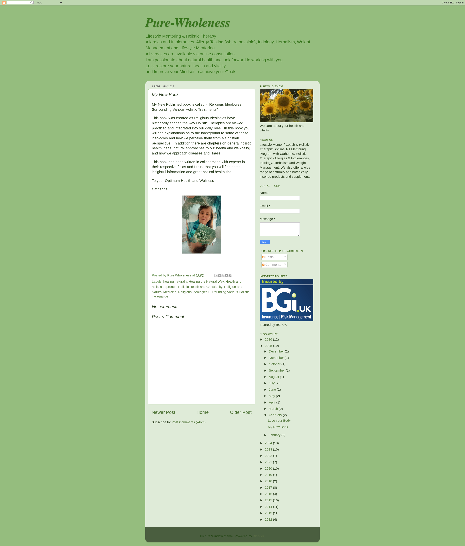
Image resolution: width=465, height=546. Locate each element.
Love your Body (279, 420)
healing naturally (175, 281)
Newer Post (163, 412)
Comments (272, 264)
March (274, 409)
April (272, 402)
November (277, 358)
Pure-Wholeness (187, 22)
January (275, 435)
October (275, 364)
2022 (269, 456)
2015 (269, 500)
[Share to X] (223, 275)
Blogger (258, 536)
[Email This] (216, 275)
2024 (269, 443)
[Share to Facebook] (226, 275)
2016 (269, 494)
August (274, 377)
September (277, 370)
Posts (269, 257)
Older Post (241, 412)
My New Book (278, 427)
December (277, 351)
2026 (269, 339)
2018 (269, 481)
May (272, 396)
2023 (269, 449)
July (272, 383)
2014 (269, 507)
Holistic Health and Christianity (200, 287)
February (276, 415)
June (273, 389)
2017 (269, 487)
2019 (269, 475)
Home (203, 412)
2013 (269, 513)
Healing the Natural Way (206, 281)
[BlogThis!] (219, 275)
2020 (269, 468)
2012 (269, 519)
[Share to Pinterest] (230, 275)
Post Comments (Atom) (189, 422)
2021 (269, 462)
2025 (269, 346)
